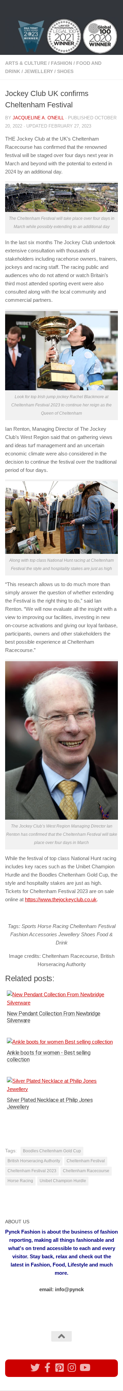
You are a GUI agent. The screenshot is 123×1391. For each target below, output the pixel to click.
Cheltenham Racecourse (86, 1170)
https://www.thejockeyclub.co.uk (61, 899)
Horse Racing (20, 1180)
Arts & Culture (26, 63)
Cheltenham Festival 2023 (32, 1170)
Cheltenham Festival (86, 1160)
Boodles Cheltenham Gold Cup (52, 1151)
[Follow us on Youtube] (84, 1367)
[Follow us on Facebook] (47, 1367)
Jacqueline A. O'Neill (38, 117)
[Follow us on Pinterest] (60, 1367)
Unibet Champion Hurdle (63, 1180)
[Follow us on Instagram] (72, 1367)
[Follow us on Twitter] (35, 1367)
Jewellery (38, 71)
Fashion (61, 63)
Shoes (65, 71)
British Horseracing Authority (34, 1160)
